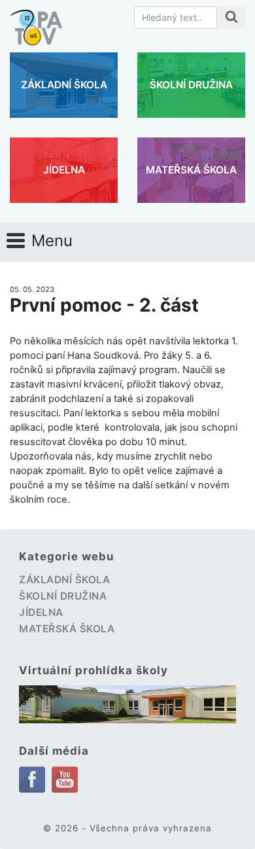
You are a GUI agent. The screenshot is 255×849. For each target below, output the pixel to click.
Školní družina (191, 85)
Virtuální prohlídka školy (93, 670)
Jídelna (64, 170)
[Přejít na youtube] (65, 778)
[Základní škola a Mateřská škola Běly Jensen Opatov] (36, 21)
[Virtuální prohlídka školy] (127, 704)
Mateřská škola (191, 170)
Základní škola (64, 85)
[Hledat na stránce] (231, 18)
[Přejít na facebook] (32, 778)
